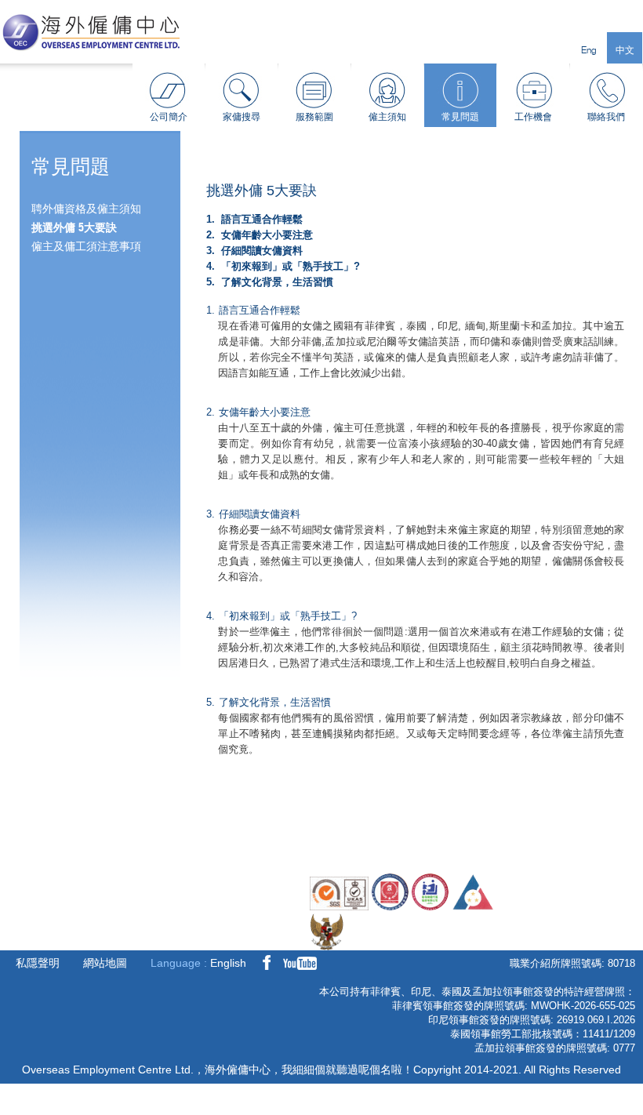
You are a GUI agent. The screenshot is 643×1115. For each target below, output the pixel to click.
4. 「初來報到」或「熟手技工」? (283, 266)
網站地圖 (105, 963)
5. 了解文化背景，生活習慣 (269, 282)
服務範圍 (314, 116)
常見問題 (460, 116)
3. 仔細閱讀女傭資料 (254, 250)
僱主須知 (387, 116)
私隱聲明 (38, 963)
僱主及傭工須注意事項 (86, 246)
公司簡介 (168, 116)
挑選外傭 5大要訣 (74, 227)
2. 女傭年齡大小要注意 (259, 235)
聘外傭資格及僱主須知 (86, 209)
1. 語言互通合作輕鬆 (254, 219)
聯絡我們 (606, 116)
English (228, 963)
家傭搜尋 (241, 116)
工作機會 (533, 116)
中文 (625, 50)
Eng (589, 50)
